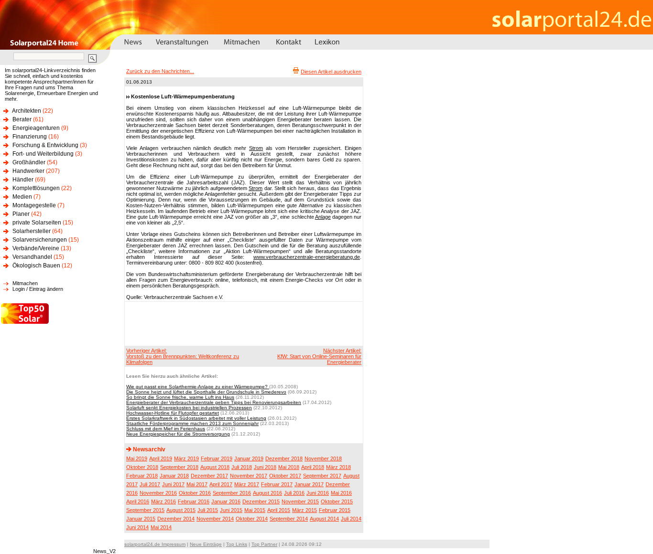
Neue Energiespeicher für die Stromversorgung (178, 434)
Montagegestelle (34, 205)
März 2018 (338, 467)
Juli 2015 (207, 510)
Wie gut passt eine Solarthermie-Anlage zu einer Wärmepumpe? (197, 386)
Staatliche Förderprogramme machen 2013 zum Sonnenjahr (192, 423)
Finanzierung (29, 136)
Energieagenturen (36, 128)
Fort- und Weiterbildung (43, 153)
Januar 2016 (225, 501)
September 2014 (289, 519)
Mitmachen (25, 283)
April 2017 (220, 484)
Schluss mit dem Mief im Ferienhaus (165, 428)
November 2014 (215, 519)
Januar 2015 (140, 519)
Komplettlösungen (36, 188)
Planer (21, 214)
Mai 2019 (136, 458)
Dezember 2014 (176, 519)
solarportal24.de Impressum (154, 544)
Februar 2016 (193, 501)
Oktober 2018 (142, 467)
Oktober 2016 (195, 493)
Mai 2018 (288, 467)
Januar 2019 (248, 458)
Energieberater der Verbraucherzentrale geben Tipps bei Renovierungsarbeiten (213, 402)
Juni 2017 (173, 484)
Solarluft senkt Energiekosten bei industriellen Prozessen (189, 407)
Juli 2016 (294, 493)
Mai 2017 (196, 484)
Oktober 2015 (337, 501)
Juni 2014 (137, 527)
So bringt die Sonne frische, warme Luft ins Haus (180, 397)
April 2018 (312, 467)
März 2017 (246, 484)
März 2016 (163, 501)
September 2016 (232, 493)
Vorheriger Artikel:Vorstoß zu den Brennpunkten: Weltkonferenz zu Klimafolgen (182, 356)
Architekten (26, 110)
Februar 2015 (334, 510)
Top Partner (264, 544)
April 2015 (278, 510)
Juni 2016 (317, 493)
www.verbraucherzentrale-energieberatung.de (306, 257)
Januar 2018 (174, 476)
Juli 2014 (351, 519)
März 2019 (186, 458)
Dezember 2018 (284, 458)
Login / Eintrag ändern (37, 289)
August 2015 (181, 510)
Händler (22, 179)
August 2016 (267, 493)
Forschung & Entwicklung (45, 145)
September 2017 (322, 476)
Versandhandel (32, 257)
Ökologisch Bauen (36, 265)
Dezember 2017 (209, 476)
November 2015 (300, 501)
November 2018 (323, 458)
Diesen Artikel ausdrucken (331, 72)
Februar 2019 (216, 458)
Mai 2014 (161, 527)
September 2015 (145, 510)
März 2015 (304, 510)
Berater (22, 119)
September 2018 (179, 467)
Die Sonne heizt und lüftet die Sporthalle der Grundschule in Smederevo (206, 391)
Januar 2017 (309, 484)
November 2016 (158, 493)
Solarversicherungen (39, 239)
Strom (256, 148)
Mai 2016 (341, 493)
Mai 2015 (254, 510)
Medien (22, 196)
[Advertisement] (242, 323)
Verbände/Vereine (35, 248)
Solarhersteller (31, 231)
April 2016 (137, 501)
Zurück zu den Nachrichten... (160, 71)
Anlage (323, 217)
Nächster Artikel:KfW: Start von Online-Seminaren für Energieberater (319, 356)
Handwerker (28, 171)
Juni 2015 (231, 510)
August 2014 (324, 519)
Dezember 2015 (261, 501)
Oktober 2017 (285, 476)
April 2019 (160, 458)
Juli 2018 (241, 467)
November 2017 (248, 476)
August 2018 (214, 467)
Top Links (236, 544)
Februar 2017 (277, 484)
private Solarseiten (36, 222)
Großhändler (28, 162)
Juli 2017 (150, 484)
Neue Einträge (206, 544)
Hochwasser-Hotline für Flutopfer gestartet (172, 413)
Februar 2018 (142, 476)
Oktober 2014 (252, 519)
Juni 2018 (265, 467)
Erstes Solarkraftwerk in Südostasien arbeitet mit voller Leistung (196, 418)
